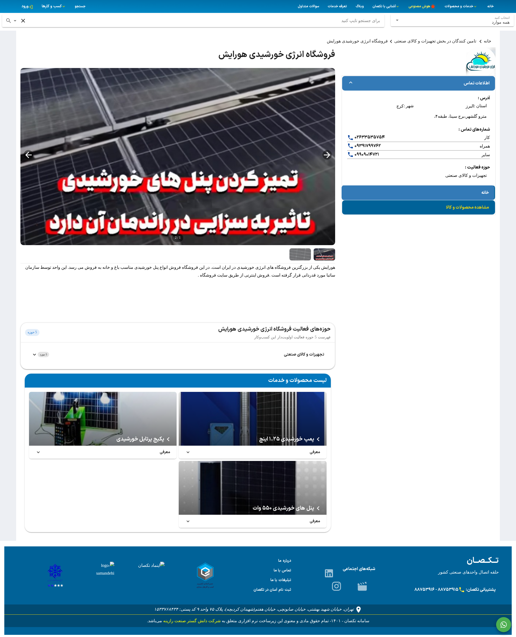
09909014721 (366, 154)
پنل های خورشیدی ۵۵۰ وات (283, 508)
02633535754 (369, 137)
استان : (480, 105)
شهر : (409, 105)
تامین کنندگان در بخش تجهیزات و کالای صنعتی (435, 41)
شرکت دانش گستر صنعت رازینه (191, 620)
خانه (487, 41)
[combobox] (452, 20)
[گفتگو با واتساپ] (503, 624)
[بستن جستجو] (23, 20)
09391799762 (367, 146)
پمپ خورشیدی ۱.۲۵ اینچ (286, 439)
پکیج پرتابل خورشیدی (140, 439)
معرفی (315, 452)
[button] (15, 20)
